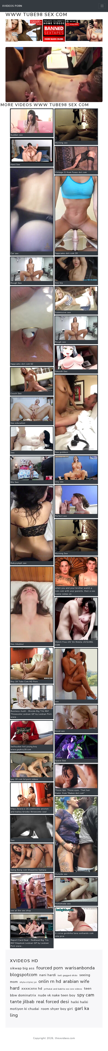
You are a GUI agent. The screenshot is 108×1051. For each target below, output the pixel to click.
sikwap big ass (22, 968)
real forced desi (52, 1002)
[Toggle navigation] (102, 5)
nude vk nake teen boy (56, 995)
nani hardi (47, 975)
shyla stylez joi (28, 982)
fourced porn (49, 968)
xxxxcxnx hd (31, 988)
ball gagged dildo (67, 975)
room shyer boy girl (57, 1009)
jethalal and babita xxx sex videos (63, 988)
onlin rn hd (50, 981)
